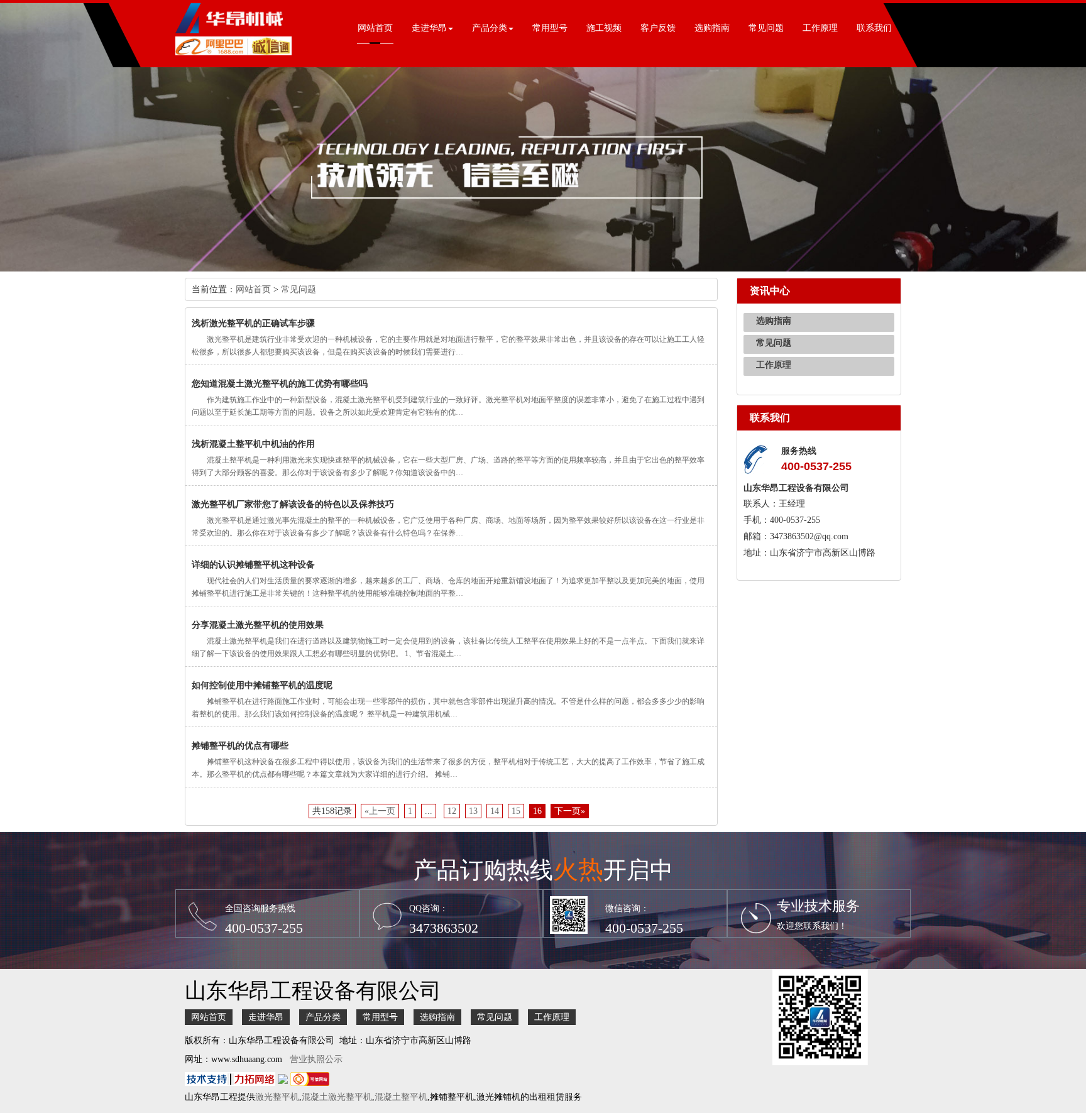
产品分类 (323, 1017)
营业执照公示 (316, 1059)
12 (451, 811)
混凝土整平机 (401, 1097)
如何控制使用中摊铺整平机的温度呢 (262, 685)
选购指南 (712, 28)
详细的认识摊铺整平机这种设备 (253, 564)
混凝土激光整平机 (337, 1097)
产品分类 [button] (489, 28)
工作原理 (820, 28)
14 (494, 811)
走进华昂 (265, 1017)
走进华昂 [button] (429, 28)
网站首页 (375, 28)
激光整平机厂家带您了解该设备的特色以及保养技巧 (293, 504)
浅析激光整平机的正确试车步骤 (253, 323)
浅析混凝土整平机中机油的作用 (253, 444)
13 (473, 811)
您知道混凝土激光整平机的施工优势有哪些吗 (280, 383)
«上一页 (380, 811)
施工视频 (604, 28)
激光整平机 (277, 1097)
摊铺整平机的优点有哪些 (240, 745)
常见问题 (766, 28)
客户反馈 (658, 28)
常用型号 (550, 28)
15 (516, 811)
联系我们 (874, 28)
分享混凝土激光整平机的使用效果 (258, 625)
